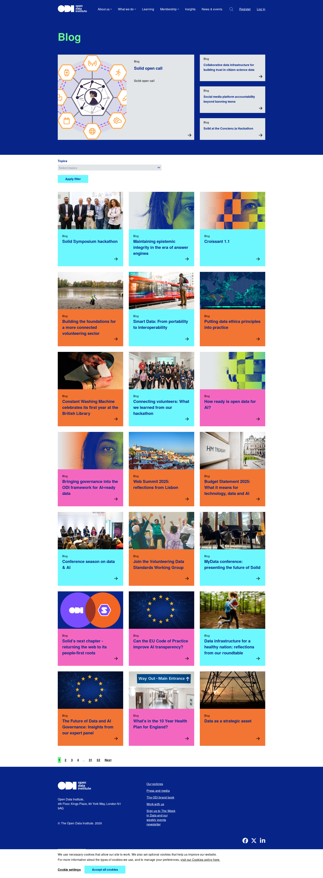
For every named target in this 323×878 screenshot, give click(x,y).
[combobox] (110, 168)
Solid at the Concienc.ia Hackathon (228, 128)
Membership (168, 9)
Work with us (155, 804)
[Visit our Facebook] (245, 840)
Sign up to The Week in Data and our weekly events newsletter (161, 817)
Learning (148, 9)
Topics (62, 161)
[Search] (231, 9)
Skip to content (70, 19)
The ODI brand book (160, 797)
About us (104, 9)
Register (245, 9)
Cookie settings (69, 869)
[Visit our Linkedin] (262, 840)
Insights (190, 9)
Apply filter (73, 179)
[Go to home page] (74, 9)
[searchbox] (110, 167)
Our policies (155, 784)
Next (108, 760)
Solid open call (148, 68)
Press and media (158, 790)
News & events (212, 9)
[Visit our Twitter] (254, 840)
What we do (126, 9)
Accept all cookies (105, 869)
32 (98, 760)
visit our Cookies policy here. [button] (200, 859)
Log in (261, 9)
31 (90, 760)
